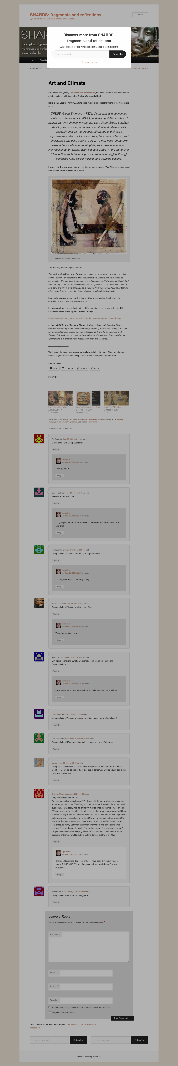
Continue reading (89, 62)
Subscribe (118, 54)
